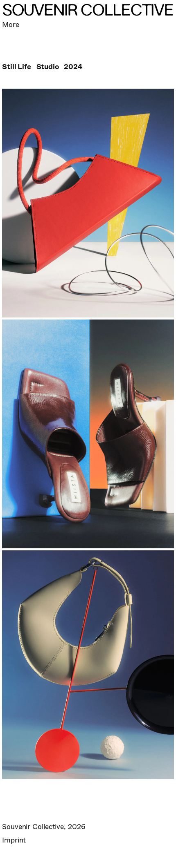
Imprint (14, 840)
